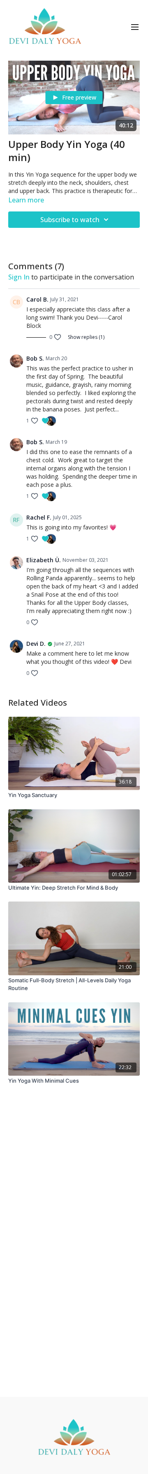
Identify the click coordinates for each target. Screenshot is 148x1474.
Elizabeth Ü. (43, 560)
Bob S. (35, 358)
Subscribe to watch (69, 219)
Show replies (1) (86, 337)
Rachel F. (38, 517)
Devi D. (36, 643)
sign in (19, 277)
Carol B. (37, 299)
